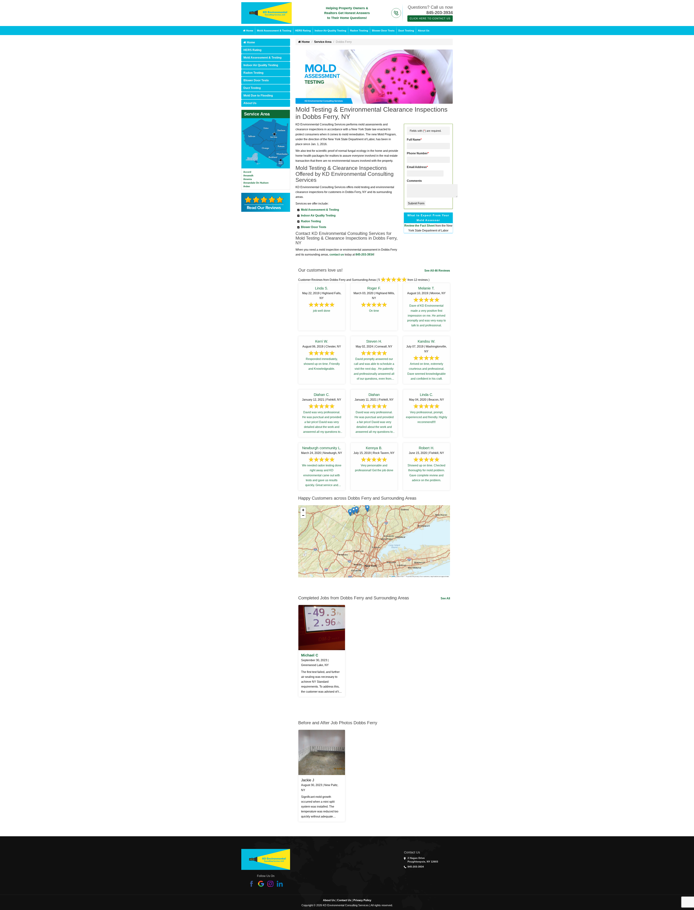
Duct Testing (406, 30)
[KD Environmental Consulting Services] (266, 12)
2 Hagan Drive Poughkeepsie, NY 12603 (423, 860)
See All (445, 598)
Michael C (309, 655)
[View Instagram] (270, 883)
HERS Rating (303, 30)
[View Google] (261, 883)
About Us (423, 30)
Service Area (257, 113)
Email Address (417, 167)
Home (249, 30)
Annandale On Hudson (256, 182)
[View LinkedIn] (280, 883)
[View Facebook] (251, 883)
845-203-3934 (439, 12)
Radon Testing (359, 30)
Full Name (414, 139)
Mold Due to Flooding (258, 95)
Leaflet (393, 576)
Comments (414, 180)
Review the (412, 225)
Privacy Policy (362, 900)
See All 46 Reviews (437, 270)
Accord (247, 172)
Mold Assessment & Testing (274, 30)
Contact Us (344, 900)
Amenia (247, 179)
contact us (336, 254)
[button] (367, 508)
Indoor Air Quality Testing (330, 30)
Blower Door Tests (383, 30)
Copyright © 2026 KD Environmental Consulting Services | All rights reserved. (347, 905)
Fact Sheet (427, 225)
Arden (246, 186)
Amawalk (248, 175)
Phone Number (418, 153)
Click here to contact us (430, 18)
